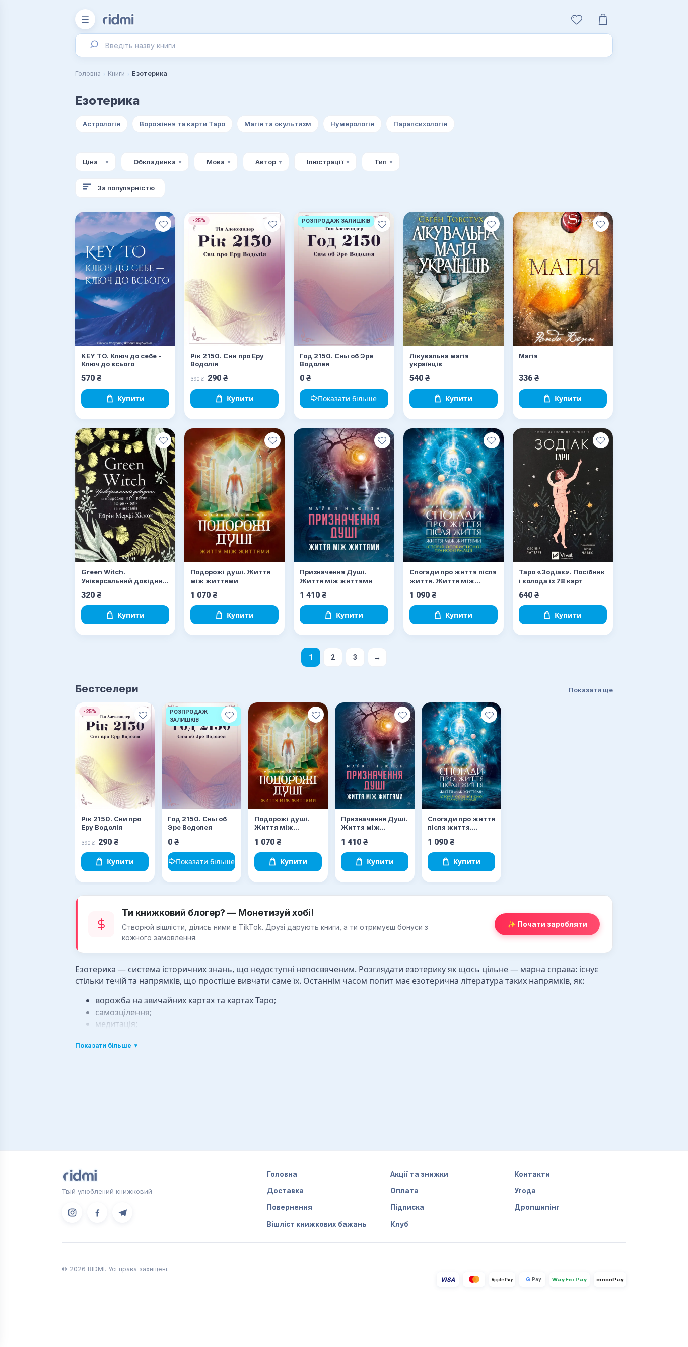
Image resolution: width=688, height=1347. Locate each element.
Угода (525, 1191)
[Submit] (93, 45)
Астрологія (101, 124)
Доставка (285, 1191)
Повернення (289, 1207)
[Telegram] (122, 1212)
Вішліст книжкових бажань (317, 1224)
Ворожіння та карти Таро (182, 124)
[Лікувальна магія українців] (453, 279)
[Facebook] (97, 1212)
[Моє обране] (577, 19)
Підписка (407, 1207)
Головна (88, 73)
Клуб (399, 1224)
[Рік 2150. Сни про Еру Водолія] (234, 279)
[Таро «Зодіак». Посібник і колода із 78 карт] (563, 495)
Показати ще (591, 690)
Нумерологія (352, 124)
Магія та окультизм (277, 124)
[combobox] (344, 45)
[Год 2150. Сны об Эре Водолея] (344, 279)
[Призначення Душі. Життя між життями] (344, 495)
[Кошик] (603, 19)
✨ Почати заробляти (547, 924)
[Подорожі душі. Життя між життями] (234, 495)
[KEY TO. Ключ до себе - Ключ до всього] (125, 279)
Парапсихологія (420, 124)
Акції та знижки (419, 1174)
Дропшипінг (537, 1207)
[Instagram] (72, 1212)
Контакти (532, 1174)
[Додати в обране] (163, 224)
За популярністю (126, 188)
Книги (116, 73)
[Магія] (563, 279)
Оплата (404, 1191)
